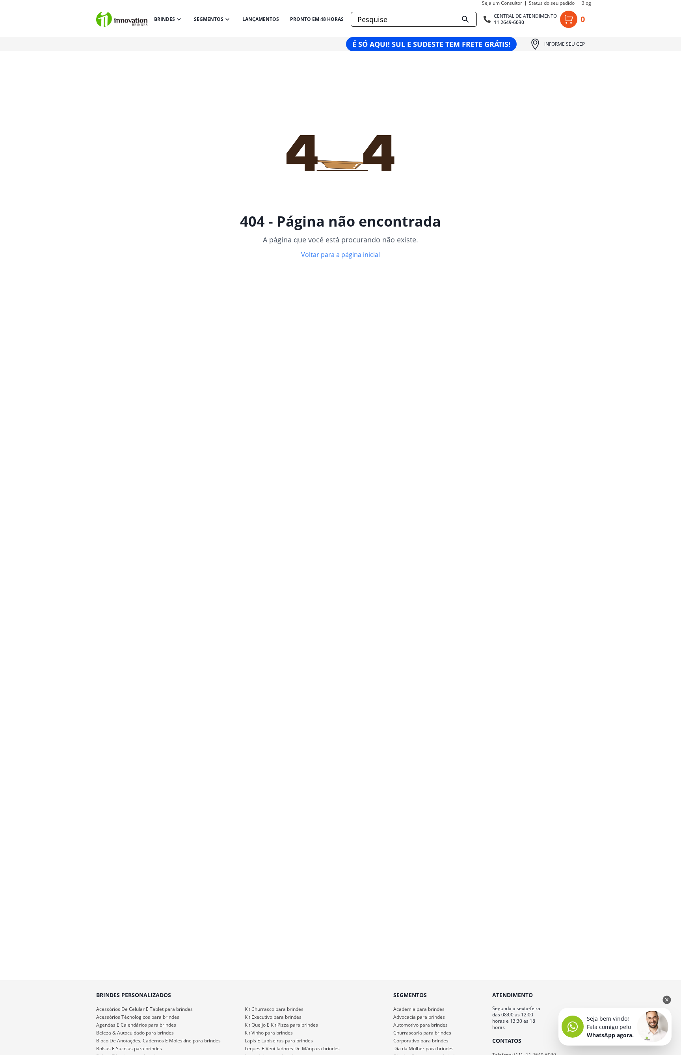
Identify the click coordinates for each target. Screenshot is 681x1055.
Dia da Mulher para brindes (423, 1048)
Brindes (164, 19)
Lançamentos (260, 19)
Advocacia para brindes (419, 1017)
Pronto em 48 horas (317, 19)
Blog (586, 3)
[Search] (465, 19)
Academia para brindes (419, 1009)
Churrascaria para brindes (422, 1032)
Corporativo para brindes (420, 1040)
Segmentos (208, 19)
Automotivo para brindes (420, 1025)
